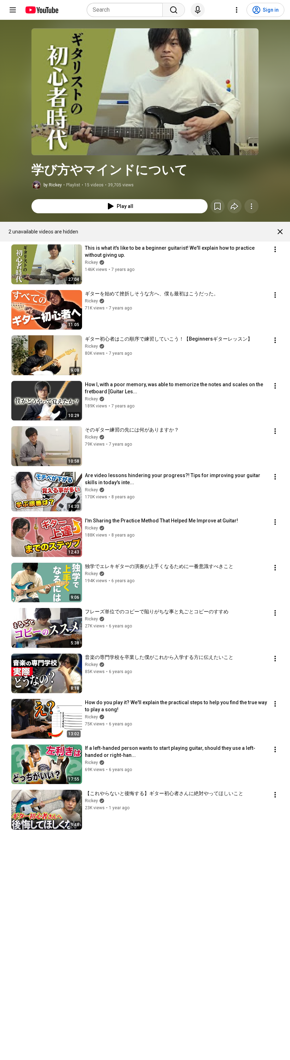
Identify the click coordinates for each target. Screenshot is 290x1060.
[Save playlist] (217, 206)
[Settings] (236, 10)
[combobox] (127, 10)
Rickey (91, 262)
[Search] (173, 10)
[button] (145, 91)
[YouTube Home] (41, 10)
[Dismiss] (280, 232)
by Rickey (53, 185)
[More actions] (251, 206)
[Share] (234, 206)
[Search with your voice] (198, 10)
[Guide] (12, 10)
